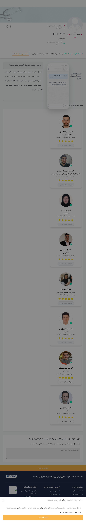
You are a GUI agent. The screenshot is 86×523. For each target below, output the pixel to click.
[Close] (3, 500)
